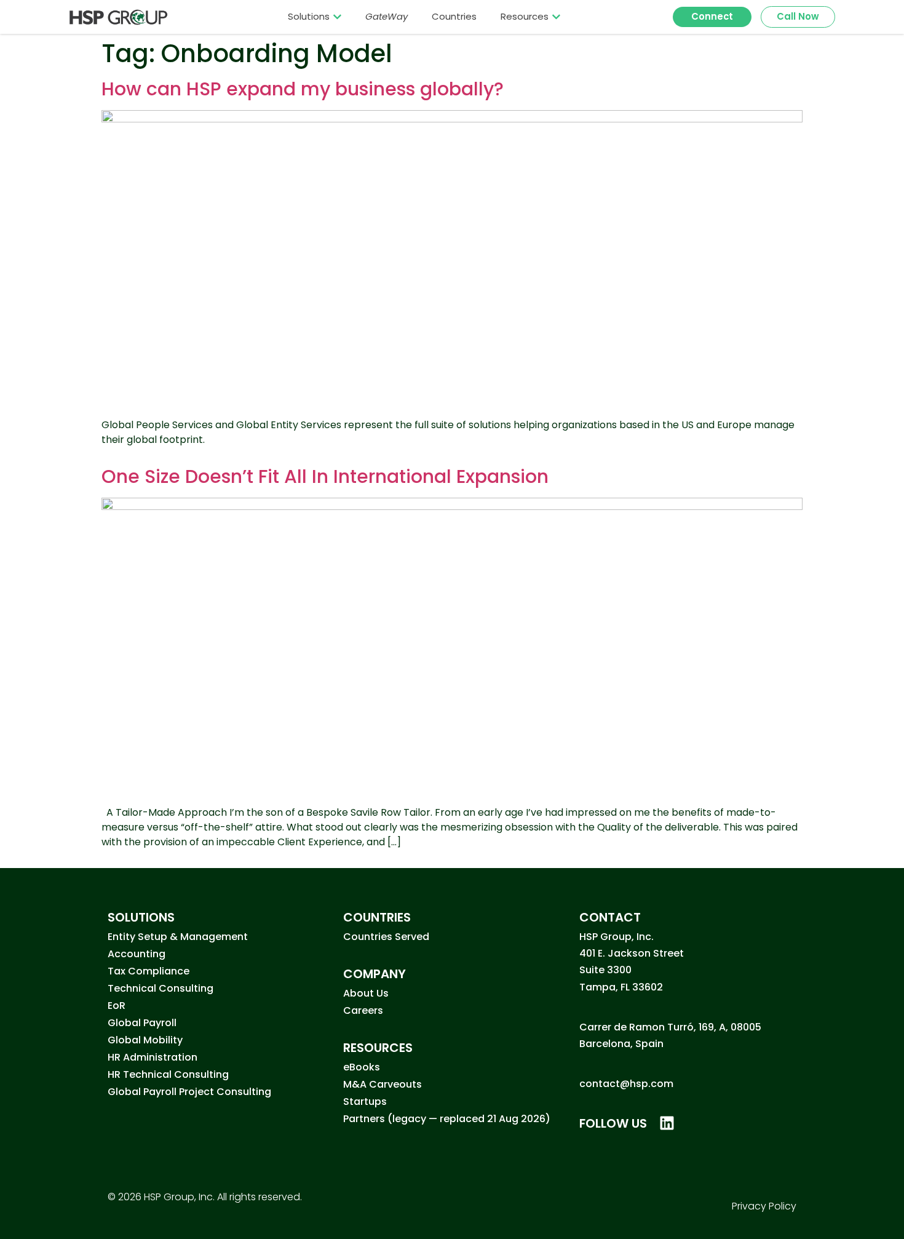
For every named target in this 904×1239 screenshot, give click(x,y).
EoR (116, 1005)
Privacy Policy (764, 1206)
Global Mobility (145, 1040)
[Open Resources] (556, 16)
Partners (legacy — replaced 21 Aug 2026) (446, 1119)
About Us (366, 993)
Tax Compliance (148, 971)
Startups (365, 1101)
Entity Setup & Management (178, 937)
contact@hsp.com (626, 1084)
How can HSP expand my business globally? (302, 89)
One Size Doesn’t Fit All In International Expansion (325, 476)
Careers (363, 1010)
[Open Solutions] (337, 16)
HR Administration (152, 1057)
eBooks (361, 1067)
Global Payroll (142, 1023)
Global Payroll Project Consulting (189, 1092)
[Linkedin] (667, 1123)
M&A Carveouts (382, 1084)
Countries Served (386, 937)
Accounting (136, 954)
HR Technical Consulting (168, 1074)
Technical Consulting (160, 988)
